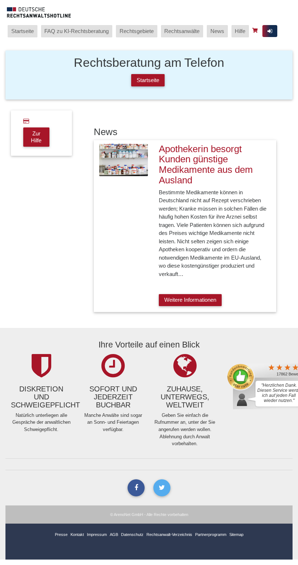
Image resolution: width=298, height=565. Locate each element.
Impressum (97, 534)
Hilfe (240, 31)
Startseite (22, 31)
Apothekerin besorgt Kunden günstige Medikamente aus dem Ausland (206, 164)
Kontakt (77, 534)
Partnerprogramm (210, 534)
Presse (61, 534)
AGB (114, 534)
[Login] (269, 31)
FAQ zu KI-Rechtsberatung (76, 31)
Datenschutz (132, 534)
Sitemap (236, 534)
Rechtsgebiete (137, 31)
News (217, 31)
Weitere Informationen (190, 300)
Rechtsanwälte (182, 31)
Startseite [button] (148, 80)
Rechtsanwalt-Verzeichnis (169, 534)
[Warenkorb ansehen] (255, 30)
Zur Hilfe (36, 136)
